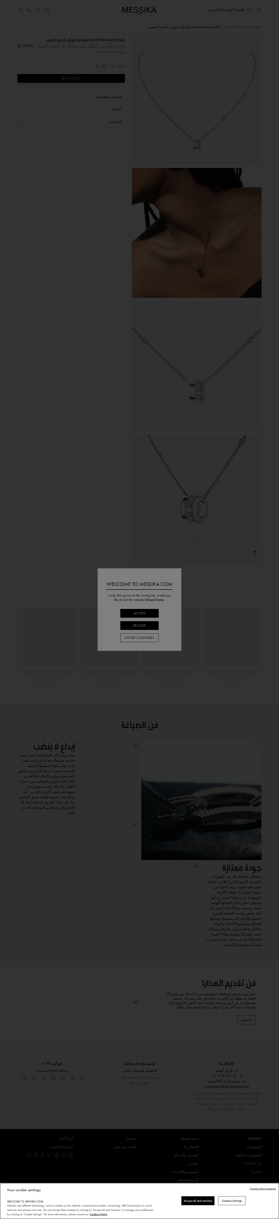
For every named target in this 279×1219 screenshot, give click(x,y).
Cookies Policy (98, 1214)
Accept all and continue (198, 1200)
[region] (139, 1201)
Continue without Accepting (263, 1188)
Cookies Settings (232, 1200)
